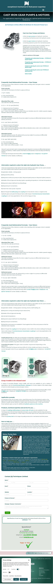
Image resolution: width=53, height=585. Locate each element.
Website (7, 492)
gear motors (32, 41)
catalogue (25, 519)
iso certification (42, 571)
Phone (29, 486)
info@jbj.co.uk (32, 349)
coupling (22, 191)
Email (9, 486)
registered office (42, 572)
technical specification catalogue (22, 385)
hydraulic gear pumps (12, 460)
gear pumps (32, 36)
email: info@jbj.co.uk (28, 153)
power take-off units (27, 410)
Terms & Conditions (46, 578)
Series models (28, 73)
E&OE (40, 574)
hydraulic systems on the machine (33, 404)
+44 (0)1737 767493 (21, 391)
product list (10, 416)
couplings (9, 410)
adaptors (27, 460)
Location (32, 492)
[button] (43, 10)
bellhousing (15, 191)
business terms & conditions (44, 569)
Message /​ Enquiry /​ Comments (15, 504)
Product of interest (12, 498)
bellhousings (16, 410)
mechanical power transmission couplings (24, 331)
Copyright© (41, 575)
